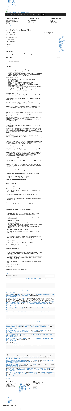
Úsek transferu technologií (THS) (61, 53)
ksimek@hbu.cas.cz (12, 43)
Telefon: (7, 41)
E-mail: (7, 43)
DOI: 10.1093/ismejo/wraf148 (11, 296)
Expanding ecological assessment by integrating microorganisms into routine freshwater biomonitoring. (23, 357)
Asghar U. (8, 278)
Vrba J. (11, 307)
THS (8, 6)
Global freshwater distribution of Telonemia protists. (38, 303)
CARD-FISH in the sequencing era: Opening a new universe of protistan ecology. (40, 349)
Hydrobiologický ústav (11, 2)
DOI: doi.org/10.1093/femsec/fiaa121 (12, 375)
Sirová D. (30, 345)
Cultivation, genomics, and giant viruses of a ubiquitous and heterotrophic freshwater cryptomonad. (34, 290)
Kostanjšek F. (12, 302)
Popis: (7, 48)
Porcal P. (35, 330)
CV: (6, 63)
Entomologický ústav (11, 1)
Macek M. (8, 307)
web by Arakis (65, 395)
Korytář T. (13, 338)
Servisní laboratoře (11, 400)
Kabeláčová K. (16, 302)
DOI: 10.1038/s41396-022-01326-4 (12, 336)
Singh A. (33, 278)
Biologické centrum (11, 0)
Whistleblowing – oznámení (61, 55)
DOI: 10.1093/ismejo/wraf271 (11, 292)
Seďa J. (23, 311)
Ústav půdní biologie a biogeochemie (14, 5)
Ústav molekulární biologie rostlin (13, 4)
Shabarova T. (37, 278)
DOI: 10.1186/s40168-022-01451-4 (12, 328)
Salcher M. (51, 289)
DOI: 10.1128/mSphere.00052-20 (11, 370)
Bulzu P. (30, 278)
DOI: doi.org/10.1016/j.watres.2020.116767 (13, 358)
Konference (10, 399)
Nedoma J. (13, 320)
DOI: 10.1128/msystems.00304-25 (12, 281)
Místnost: (7, 44)
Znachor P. (42, 289)
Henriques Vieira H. (29, 289)
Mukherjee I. (12, 278)
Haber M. (11, 290)
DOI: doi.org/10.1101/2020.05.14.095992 (13, 366)
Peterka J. (11, 315)
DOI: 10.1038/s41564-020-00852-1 (12, 362)
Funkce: (7, 34)
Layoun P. (52, 302)
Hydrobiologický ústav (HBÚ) (61, 37)
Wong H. (7, 303)
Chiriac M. (34, 289)
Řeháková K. (18, 307)
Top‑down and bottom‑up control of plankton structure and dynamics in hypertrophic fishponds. (28, 321)
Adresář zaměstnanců (11, 25)
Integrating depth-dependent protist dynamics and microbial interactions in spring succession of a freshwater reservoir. (30, 312)
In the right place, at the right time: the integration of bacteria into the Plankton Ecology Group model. (30, 331)
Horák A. (20, 338)
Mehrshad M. (36, 325)
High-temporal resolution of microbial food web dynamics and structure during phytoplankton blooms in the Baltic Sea (31, 284)
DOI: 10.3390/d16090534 (10, 309)
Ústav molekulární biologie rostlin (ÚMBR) (62, 41)
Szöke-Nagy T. (47, 302)
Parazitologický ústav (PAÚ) (61, 39)
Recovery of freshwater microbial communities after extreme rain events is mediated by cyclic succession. (29, 361)
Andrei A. (16, 364)
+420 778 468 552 (22, 385)
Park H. (24, 289)
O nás (9, 396)
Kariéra (9, 401)
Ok (21, 409)
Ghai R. (14, 290)
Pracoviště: (8, 37)
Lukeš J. (32, 338)
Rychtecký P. (47, 289)
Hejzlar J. (14, 307)
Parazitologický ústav (11, 3)
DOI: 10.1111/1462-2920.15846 (11, 347)
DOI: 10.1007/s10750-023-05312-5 (12, 323)
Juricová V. (17, 338)
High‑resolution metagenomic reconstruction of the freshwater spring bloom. (36, 326)
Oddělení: (7, 35)
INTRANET (10, 7)
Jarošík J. (22, 307)
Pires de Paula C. (21, 278)
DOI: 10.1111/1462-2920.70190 (11, 287)
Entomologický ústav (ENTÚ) (61, 35)
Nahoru (58, 57)
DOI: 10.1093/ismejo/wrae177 (11, 305)
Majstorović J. (25, 338)
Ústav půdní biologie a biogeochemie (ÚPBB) (61, 45)
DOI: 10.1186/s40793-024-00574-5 (12, 313)
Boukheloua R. (16, 289)
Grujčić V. (32, 325)
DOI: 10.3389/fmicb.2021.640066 (11, 352)
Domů (9, 395)
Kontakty (9, 24)
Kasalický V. (27, 278)
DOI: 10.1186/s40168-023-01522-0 (12, 332)
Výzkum (9, 397)
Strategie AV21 (10, 398)
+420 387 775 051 (22, 384)
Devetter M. (27, 311)
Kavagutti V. (12, 303)
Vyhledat (18, 9)
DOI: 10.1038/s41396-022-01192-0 (12, 340)
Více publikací (8, 378)
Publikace (8, 273)
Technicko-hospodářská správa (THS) (61, 48)
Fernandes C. (38, 302)
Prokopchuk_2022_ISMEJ (11, 343)
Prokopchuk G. (8, 338)
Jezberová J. (50, 325)
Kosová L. (19, 330)
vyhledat (34, 386)
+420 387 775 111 (22, 383)
